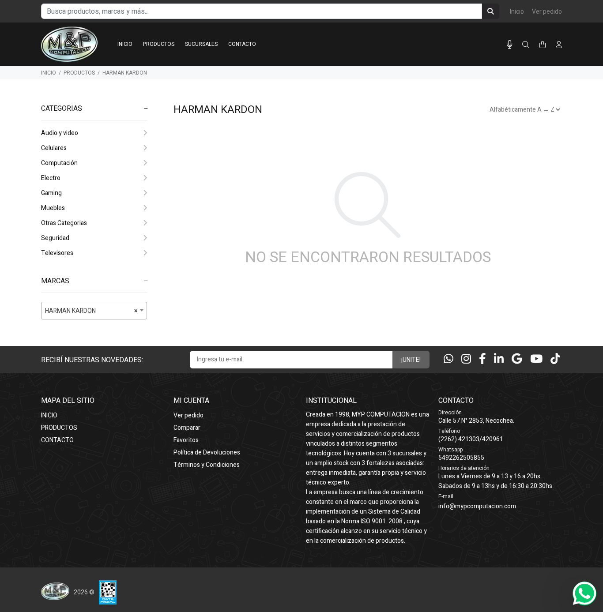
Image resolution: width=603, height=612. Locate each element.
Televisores (57, 253)
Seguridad (55, 238)
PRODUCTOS (79, 73)
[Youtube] (536, 359)
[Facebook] (482, 359)
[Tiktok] (555, 359)
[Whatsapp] (448, 359)
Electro (50, 178)
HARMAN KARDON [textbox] (91, 310)
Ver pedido (547, 11)
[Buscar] (526, 45)
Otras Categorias (64, 223)
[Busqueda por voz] (509, 45)
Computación (59, 163)
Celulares (54, 148)
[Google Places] (517, 359)
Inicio (517, 11)
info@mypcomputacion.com (477, 506)
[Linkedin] (498, 359)
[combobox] (94, 310)
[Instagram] (466, 359)
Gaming (51, 193)
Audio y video (59, 133)
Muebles (53, 208)
